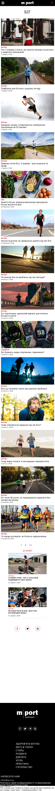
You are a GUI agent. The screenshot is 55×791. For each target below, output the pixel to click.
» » (30, 545)
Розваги (21, 753)
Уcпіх (19, 760)
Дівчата (21, 757)
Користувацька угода (17, 785)
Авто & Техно (24, 747)
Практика (22, 763)
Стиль (20, 750)
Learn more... (15, 790)
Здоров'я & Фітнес (28, 743)
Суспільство (24, 767)
